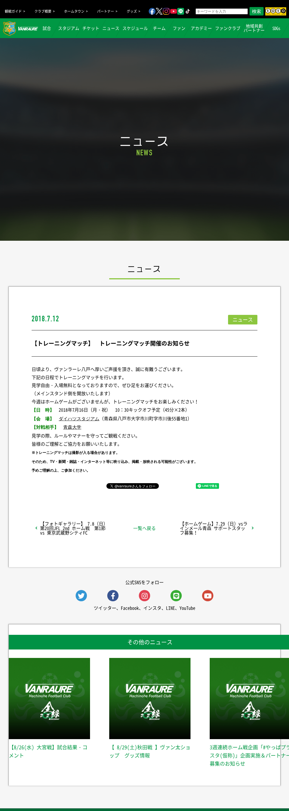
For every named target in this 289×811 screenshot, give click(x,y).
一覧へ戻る (144, 528)
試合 (47, 28)
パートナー (105, 11)
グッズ (132, 11)
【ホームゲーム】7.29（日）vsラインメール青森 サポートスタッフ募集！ (214, 528)
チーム (159, 28)
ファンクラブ (227, 28)
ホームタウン (74, 11)
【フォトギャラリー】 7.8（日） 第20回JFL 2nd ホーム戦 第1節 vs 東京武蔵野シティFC (74, 528)
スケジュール (135, 28)
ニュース (110, 28)
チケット (90, 28)
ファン (179, 28)
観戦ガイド (13, 11)
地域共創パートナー (254, 28)
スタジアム (68, 28)
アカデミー (201, 28)
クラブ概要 (42, 11)
